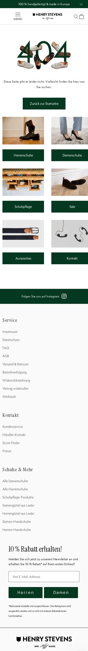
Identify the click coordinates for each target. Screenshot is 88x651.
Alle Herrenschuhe (15, 489)
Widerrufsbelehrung (16, 380)
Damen (61, 592)
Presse (6, 451)
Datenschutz (11, 340)
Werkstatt (9, 396)
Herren (25, 592)
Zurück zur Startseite (44, 103)
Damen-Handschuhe (16, 521)
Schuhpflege (23, 206)
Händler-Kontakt (14, 435)
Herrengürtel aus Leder (18, 513)
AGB (5, 356)
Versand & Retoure (15, 364)
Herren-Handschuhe (16, 529)
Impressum (10, 331)
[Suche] (76, 16)
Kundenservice (12, 426)
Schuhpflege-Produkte (18, 497)
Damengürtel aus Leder (18, 505)
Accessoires (23, 258)
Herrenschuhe (23, 155)
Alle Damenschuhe (15, 481)
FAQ (5, 348)
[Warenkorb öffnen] (81, 16)
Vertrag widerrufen (15, 388)
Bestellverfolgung (14, 372)
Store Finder (11, 443)
